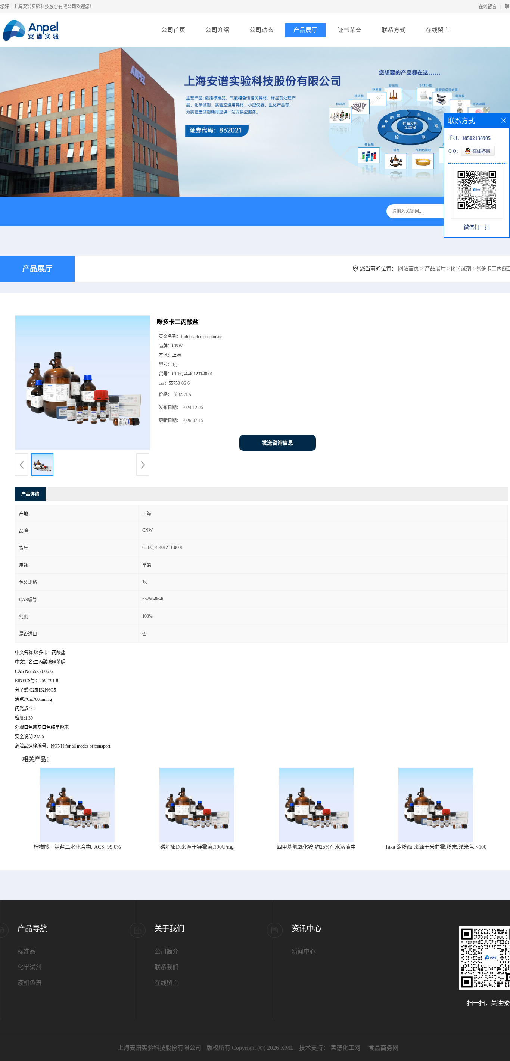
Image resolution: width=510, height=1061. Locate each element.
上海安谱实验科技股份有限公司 (159, 1048)
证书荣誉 (349, 30)
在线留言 (488, 6)
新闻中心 (303, 951)
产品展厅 (305, 30)
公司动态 (261, 30)
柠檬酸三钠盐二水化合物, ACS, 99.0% (77, 847)
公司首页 (173, 30)
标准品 (26, 951)
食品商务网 (383, 1048)
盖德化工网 (345, 1048)
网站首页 (408, 268)
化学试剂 (460, 268)
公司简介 (166, 951)
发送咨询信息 (277, 443)
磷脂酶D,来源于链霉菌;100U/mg (197, 847)
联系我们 (166, 967)
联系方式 (393, 30)
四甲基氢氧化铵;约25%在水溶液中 (316, 847)
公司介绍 (217, 30)
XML (287, 1048)
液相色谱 (29, 983)
